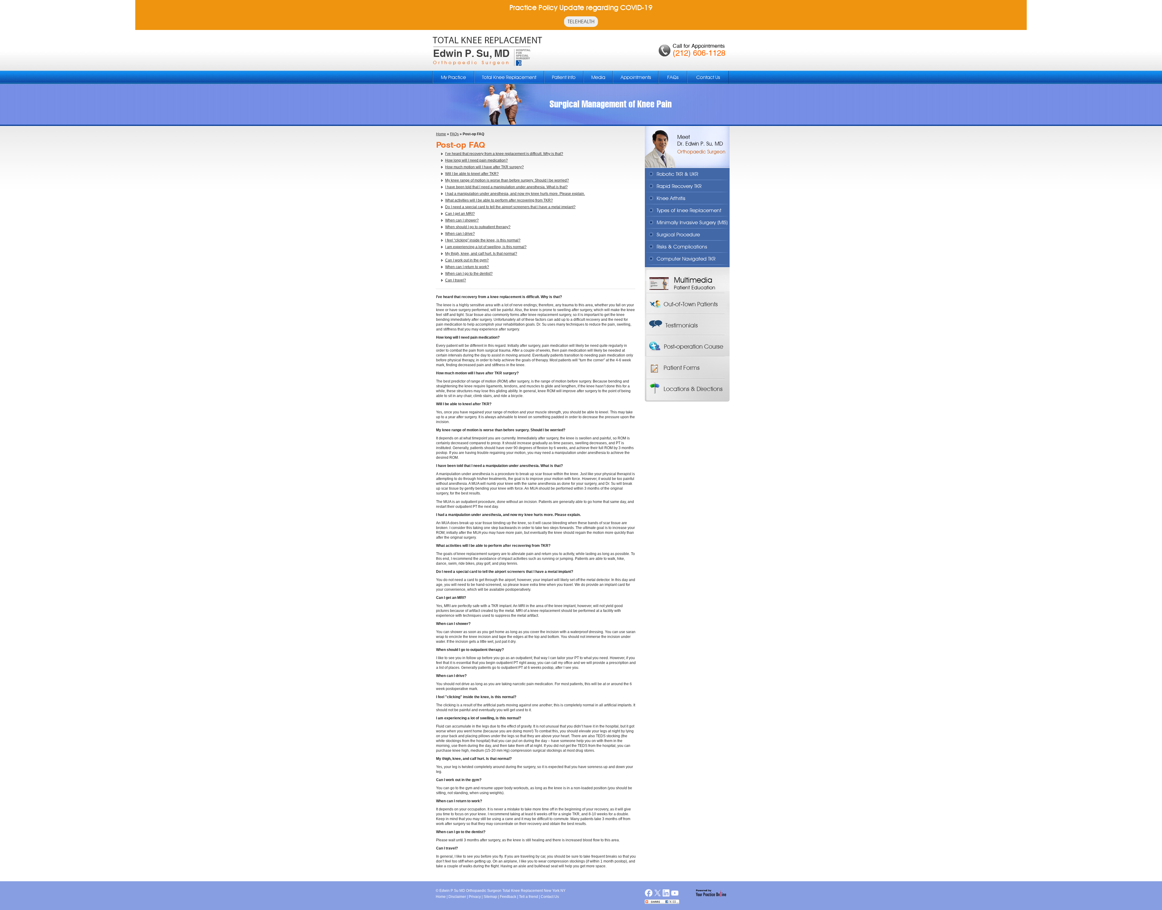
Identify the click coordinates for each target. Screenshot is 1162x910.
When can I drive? (460, 234)
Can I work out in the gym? (467, 260)
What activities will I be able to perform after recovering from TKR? (499, 200)
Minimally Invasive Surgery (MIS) (692, 222)
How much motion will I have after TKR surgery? (484, 167)
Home (441, 134)
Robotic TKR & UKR (677, 174)
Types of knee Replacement (689, 210)
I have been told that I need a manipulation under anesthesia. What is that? (506, 187)
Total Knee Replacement (509, 77)
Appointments (636, 77)
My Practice (453, 77)
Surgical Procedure (678, 235)
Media (598, 77)
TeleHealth (581, 21)
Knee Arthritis (671, 198)
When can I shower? (462, 220)
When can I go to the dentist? (469, 273)
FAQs (672, 77)
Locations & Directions (693, 389)
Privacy (475, 897)
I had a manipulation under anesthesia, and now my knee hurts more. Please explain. (515, 194)
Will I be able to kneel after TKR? (472, 174)
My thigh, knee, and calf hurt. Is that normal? (481, 253)
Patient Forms (682, 367)
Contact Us (708, 77)
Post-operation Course (693, 346)
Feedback (508, 897)
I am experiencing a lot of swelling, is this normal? (486, 247)
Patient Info (564, 77)
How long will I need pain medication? (476, 160)
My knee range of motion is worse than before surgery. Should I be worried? (507, 180)
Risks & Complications (682, 247)
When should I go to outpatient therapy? (477, 227)
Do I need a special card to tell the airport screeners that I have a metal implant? (510, 207)
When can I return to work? (467, 267)
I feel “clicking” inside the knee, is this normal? (482, 240)
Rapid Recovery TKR (679, 186)
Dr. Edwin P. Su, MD (700, 143)
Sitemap (490, 897)
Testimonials (681, 325)
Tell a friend (528, 897)
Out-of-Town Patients (691, 304)
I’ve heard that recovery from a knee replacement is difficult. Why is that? (504, 154)
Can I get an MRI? (460, 214)
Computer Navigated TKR (686, 259)
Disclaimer (457, 897)
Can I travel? (455, 280)
